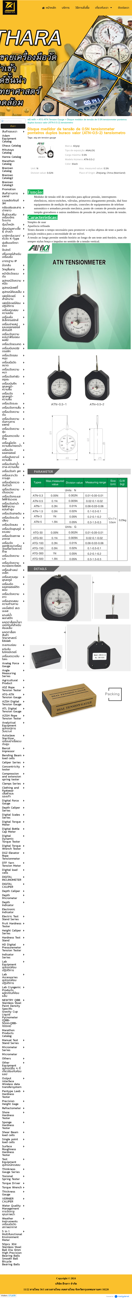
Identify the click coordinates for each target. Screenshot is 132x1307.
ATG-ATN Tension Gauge (51, 119)
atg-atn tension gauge (45, 137)
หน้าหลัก (32, 119)
